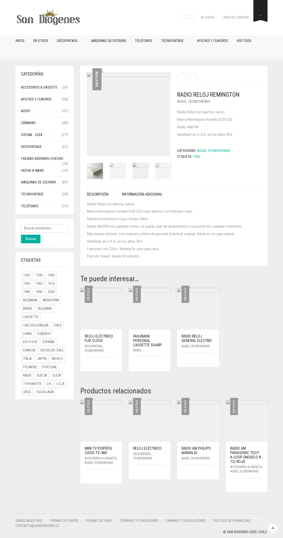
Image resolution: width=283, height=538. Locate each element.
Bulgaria (45, 308)
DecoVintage (67, 41)
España (48, 342)
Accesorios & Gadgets (101, 458)
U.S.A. (61, 384)
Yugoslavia (45, 392)
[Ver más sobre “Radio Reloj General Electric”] (213, 360)
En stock (40, 41)
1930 (38, 275)
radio (27, 375)
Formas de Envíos (64, 521)
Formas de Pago (99, 521)
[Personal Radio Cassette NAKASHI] (192, 77)
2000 (51, 292)
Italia (27, 359)
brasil (28, 308)
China (27, 334)
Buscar (30, 239)
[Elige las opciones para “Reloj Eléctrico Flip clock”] (115, 364)
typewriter (32, 384)
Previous (89, 109)
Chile (58, 325)
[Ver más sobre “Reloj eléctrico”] (164, 472)
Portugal (49, 367)
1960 (38, 283)
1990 (196, 157)
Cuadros (44, 334)
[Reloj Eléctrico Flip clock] (181, 77)
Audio (181, 101)
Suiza (56, 375)
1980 (26, 292)
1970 (51, 283)
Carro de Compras (235, 17)
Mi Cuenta (207, 17)
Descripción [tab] (98, 194)
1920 (26, 275)
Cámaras (28, 123)
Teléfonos (143, 41)
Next (168, 109)
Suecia (42, 375)
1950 (26, 283)
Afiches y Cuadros (212, 41)
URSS (27, 392)
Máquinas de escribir (108, 41)
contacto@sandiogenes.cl (37, 526)
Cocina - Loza (31, 135)
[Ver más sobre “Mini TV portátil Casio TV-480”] (116, 476)
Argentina (51, 300)
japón (42, 359)
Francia (29, 350)
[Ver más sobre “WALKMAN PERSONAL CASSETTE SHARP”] (164, 364)
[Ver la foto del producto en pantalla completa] (163, 149)
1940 (51, 275)
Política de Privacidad (231, 521)
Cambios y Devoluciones (186, 521)
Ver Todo (244, 41)
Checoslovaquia (35, 325)
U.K (49, 384)
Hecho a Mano (32, 170)
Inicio (19, 41)
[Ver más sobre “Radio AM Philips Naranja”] (213, 472)
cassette (30, 317)
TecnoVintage (172, 41)
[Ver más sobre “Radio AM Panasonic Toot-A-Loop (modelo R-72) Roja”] (261, 485)
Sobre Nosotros (28, 521)
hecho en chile (52, 350)
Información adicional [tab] (142, 194)
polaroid (30, 367)
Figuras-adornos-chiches (42, 159)
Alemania (30, 300)
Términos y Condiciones (139, 521)
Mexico (57, 359)
